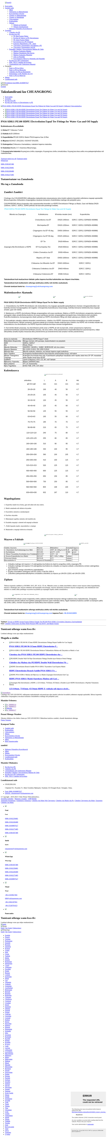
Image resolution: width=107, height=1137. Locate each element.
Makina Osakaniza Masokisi (22, 55)
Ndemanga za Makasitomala (18, 12)
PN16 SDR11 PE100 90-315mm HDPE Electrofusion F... (33, 646)
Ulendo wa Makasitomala (17, 15)
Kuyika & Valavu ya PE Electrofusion (26, 38)
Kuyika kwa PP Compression (19, 60)
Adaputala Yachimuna (8, 800)
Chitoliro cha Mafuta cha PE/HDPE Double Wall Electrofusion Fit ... (38, 662)
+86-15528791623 (11, 905)
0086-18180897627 (17, 83)
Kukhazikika (13, 21)
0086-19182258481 (7, 168)
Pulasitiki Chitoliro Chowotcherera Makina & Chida (26, 49)
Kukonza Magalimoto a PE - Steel (24, 44)
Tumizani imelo (22, 159)
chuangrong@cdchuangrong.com (16, 849)
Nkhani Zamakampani (20, 27)
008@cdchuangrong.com (13, 898)
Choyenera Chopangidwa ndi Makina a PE (27, 45)
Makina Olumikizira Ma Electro (23, 53)
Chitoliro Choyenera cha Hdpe (85, 800)
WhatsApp (4, 160)
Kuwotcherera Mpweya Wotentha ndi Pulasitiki (29, 59)
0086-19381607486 (7, 164)
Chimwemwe (16, 928)
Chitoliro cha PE (14, 32)
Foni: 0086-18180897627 (13, 791)
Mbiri (11, 10)
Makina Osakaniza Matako (22, 51)
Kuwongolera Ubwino (16, 13)
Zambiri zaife (9, 8)
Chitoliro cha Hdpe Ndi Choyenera (43, 800)
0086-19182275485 (7, 175)
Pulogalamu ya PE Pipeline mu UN (21, 74)
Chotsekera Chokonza (23, 800)
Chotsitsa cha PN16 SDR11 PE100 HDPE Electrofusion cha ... (35, 654)
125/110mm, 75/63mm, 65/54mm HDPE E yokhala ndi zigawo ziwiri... (39, 689)
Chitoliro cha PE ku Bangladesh (19, 72)
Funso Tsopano (6, 720)
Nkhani (11, 23)
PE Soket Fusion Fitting (21, 40)
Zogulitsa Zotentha (7, 799)
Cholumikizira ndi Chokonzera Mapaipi (22, 64)
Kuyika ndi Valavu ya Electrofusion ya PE (19, 102)
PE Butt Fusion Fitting (20, 36)
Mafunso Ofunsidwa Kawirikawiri (20, 29)
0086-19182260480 (7, 171)
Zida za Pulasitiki (19, 57)
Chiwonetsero (13, 19)
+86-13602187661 (11, 902)
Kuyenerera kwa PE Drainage (23, 42)
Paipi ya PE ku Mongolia (17, 70)
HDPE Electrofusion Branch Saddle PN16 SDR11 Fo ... (33, 671)
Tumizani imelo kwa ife (8, 159)
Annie (10, 928)
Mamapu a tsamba (21, 799)
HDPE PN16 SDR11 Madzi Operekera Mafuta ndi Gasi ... (34, 679)
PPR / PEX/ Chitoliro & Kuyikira (20, 62)
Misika (7, 77)
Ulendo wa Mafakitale (16, 17)
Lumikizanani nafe (11, 79)
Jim (6, 928)
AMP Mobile (32, 799)
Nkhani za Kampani (20, 25)
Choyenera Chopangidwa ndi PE (24, 47)
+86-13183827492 (11, 895)
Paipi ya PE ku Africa (16, 68)
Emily (3, 928)
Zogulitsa (8, 30)
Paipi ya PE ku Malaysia (17, 75)
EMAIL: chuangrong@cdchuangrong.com (19, 793)
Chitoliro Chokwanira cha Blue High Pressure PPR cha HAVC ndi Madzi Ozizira (32, 624)
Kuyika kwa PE (14, 34)
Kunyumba (8, 6)
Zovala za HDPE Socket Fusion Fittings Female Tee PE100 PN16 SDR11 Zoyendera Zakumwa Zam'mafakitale (45, 622)
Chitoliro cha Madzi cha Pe (65, 800)
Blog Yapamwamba (11, 741)
